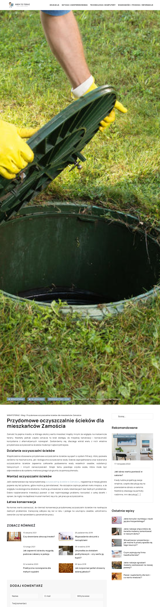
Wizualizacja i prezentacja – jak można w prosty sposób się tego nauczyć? (138, 542)
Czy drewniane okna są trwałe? (39, 536)
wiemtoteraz (17, 399)
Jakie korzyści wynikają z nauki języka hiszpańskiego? (138, 520)
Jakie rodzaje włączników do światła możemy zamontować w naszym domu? (138, 531)
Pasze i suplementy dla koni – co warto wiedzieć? (137, 576)
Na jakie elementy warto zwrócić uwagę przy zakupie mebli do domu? (130, 475)
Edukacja (54, 5)
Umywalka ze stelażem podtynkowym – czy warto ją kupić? (89, 554)
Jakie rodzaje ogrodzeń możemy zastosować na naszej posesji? (138, 565)
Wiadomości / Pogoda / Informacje (135, 5)
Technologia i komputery (103, 5)
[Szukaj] (115, 416)
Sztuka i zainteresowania (75, 5)
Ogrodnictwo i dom (59, 399)
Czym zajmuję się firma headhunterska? (135, 553)
